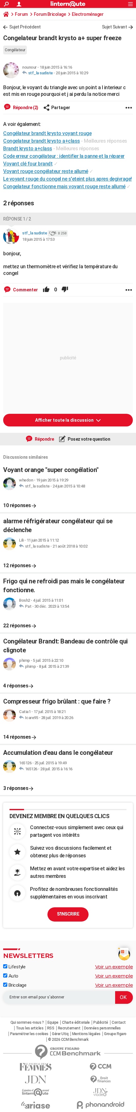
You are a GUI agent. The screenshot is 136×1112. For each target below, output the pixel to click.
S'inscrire (68, 913)
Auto (12, 976)
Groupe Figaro (115, 1034)
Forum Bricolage (50, 14)
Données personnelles (102, 1028)
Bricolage (16, 985)
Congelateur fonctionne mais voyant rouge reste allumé (64, 186)
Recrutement (69, 1028)
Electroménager (87, 14)
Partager (60, 107)
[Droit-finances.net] (100, 1080)
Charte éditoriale (76, 1022)
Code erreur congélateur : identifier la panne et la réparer (64, 156)
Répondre (44, 439)
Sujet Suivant (114, 26)
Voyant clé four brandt (28, 164)
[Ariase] (35, 1105)
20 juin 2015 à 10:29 (72, 73)
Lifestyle (16, 967)
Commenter (25, 289)
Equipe (53, 1022)
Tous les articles (30, 1028)
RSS (50, 1028)
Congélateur (15, 50)
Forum (21, 14)
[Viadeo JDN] (100, 1092)
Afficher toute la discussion (65, 420)
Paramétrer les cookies (29, 1034)
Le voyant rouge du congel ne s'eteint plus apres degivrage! (67, 179)
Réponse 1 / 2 (17, 218)
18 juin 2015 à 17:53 (38, 239)
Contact (119, 1022)
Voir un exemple (114, 967)
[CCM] (100, 1067)
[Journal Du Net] (35, 1080)
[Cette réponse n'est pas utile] (65, 289)
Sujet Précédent (25, 26)
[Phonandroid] (100, 1105)
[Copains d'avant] (35, 1092)
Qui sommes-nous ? (27, 1022)
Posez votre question (88, 439)
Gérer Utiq (60, 1034)
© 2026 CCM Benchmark (68, 1039)
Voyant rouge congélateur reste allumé (45, 171)
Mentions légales (86, 1034)
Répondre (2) (25, 107)
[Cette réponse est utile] (46, 289)
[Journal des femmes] (35, 1067)
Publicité (100, 1022)
